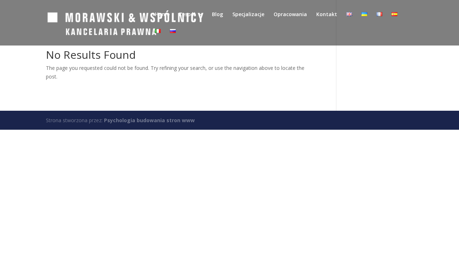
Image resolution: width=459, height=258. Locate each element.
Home (162, 15)
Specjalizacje (248, 15)
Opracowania (290, 15)
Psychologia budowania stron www (149, 120)
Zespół (187, 15)
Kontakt (326, 15)
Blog (217, 15)
